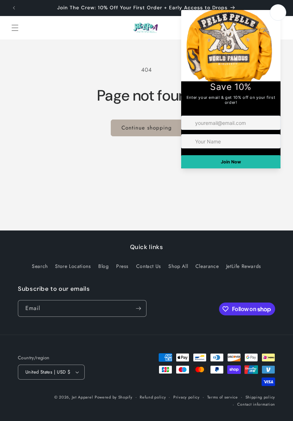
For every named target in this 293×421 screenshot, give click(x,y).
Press (122, 266)
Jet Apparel (82, 397)
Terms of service (222, 397)
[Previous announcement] (14, 8)
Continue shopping (146, 128)
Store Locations (73, 266)
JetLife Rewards (243, 266)
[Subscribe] (138, 308)
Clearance (207, 266)
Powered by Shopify (114, 397)
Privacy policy (186, 397)
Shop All (178, 266)
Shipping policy (260, 397)
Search (40, 266)
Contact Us (148, 266)
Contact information (256, 404)
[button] (15, 28)
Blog (103, 266)
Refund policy (153, 397)
